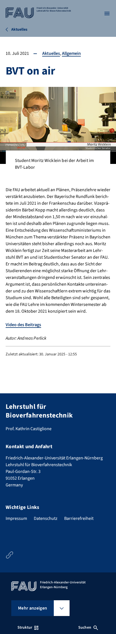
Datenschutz (45, 518)
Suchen (84, 627)
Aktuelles (51, 53)
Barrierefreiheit (78, 518)
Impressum (16, 518)
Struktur (24, 627)
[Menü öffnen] (107, 13)
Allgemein (71, 53)
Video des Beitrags (23, 325)
